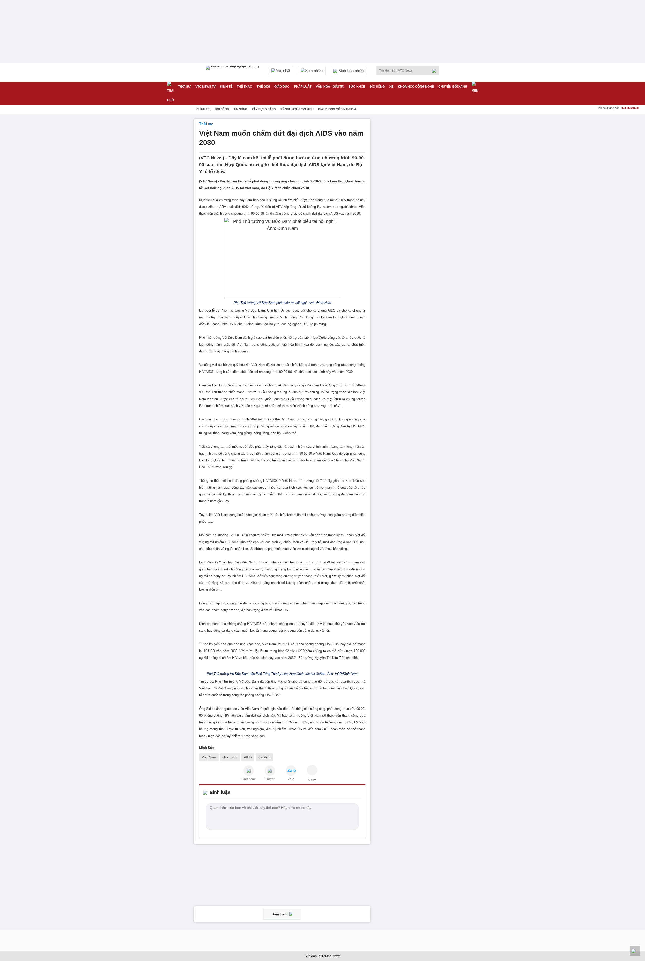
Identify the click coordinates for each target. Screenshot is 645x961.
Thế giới (263, 86)
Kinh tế (226, 86)
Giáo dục (281, 86)
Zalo (291, 779)
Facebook (249, 779)
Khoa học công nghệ (416, 86)
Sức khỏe (357, 86)
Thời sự (184, 86)
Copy (312, 780)
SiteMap (311, 956)
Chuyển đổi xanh (452, 86)
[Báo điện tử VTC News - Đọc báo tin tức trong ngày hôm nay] (233, 72)
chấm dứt (230, 757)
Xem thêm (280, 914)
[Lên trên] (635, 951)
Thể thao (244, 86)
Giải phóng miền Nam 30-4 (337, 109)
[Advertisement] (413, 194)
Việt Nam (209, 757)
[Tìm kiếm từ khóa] (435, 70)
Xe (391, 86)
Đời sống (377, 86)
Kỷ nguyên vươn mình (297, 109)
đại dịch (264, 757)
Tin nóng (240, 109)
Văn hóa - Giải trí (330, 86)
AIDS (248, 757)
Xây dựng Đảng (264, 109)
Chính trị (203, 109)
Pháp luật (302, 86)
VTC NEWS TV (205, 86)
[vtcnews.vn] (248, 770)
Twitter (270, 779)
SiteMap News (329, 956)
